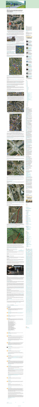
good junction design (14, 357)
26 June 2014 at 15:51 (9, 375)
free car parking (28, 285)
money (30, 262)
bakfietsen (31, 289)
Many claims (8, 30)
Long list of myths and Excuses (28, 170)
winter (31, 254)
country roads (29, 298)
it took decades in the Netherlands (28, 174)
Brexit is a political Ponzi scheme (28, 246)
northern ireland (27, 320)
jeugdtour (31, 292)
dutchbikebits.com (27, 261)
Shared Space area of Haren (9, 75)
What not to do (27, 156)
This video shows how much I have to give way (17, 356)
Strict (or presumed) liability (28, 165)
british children (30, 268)
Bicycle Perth (27, 216)
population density (28, 301)
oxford (30, 320)
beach (26, 284)
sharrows (29, 322)
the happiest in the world (29, 141)
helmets (30, 269)
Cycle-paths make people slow (28, 176)
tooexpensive (29, 279)
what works (29, 250)
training (28, 282)
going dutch (27, 263)
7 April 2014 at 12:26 (9, 310)
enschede (29, 307)
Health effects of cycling (27, 146)
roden (30, 321)
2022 (26, 81)
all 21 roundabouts (12, 51)
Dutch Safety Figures (27, 114)
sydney (29, 294)
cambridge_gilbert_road (30, 306)
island (26, 318)
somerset (28, 294)
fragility (26, 285)
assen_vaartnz (27, 273)
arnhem (30, 313)
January (27, 102)
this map (20, 350)
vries (27, 312)
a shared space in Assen (15, 369)
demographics (27, 271)
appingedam (29, 313)
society (30, 266)
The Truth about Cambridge (28, 182)
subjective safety (27, 253)
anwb (27, 313)
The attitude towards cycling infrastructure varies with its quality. (29, 44)
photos (29, 254)
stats (17, 305)
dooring (26, 316)
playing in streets (30, 287)
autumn (29, 289)
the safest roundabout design (13, 397)
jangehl (28, 318)
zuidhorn (29, 312)
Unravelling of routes (27, 127)
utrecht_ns (28, 304)
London (26, 186)
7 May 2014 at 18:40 (9, 348)
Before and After (27, 129)
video (27, 249)
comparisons (29, 251)
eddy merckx (29, 316)
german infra (31, 285)
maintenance (28, 262)
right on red (29, 321)
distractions (31, 299)
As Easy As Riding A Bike (28, 215)
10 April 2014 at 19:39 (9, 340)
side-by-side (31, 275)
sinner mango (30, 252)
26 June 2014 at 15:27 (9, 364)
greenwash (30, 317)
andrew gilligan (30, 283)
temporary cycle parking (27, 311)
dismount (28, 299)
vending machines (30, 304)
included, (11, 45)
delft (26, 307)
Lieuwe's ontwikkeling (27, 232)
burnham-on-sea (27, 297)
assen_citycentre (30, 270)
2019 (26, 83)
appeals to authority (21, 293)
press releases (27, 264)
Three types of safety (29, 72)
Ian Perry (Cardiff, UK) (9, 346)
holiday (29, 263)
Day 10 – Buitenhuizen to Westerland (28, 227)
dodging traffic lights (30, 265)
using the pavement (10, 41)
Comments (27, 205)
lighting (30, 280)
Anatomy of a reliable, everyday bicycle (30, 60)
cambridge (30, 256)
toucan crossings (31, 311)
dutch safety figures (30, 271)
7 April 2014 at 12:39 (9, 313)
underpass (31, 276)
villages (31, 279)
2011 (26, 104)
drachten (10, 305)
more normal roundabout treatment (15, 44)
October (27, 88)
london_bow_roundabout (28, 308)
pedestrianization (18, 374)
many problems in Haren (16, 79)
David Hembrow (9, 355)
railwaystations (27, 256)
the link (11, 312)
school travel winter (27, 302)
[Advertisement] (15, 400)
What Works (27, 122)
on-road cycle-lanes (27, 278)
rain (31, 287)
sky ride (31, 322)
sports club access (27, 303)
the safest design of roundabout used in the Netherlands (16, 175)
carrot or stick (27, 260)
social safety (31, 260)
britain (30, 249)
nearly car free (31, 293)
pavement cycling (12, 305)
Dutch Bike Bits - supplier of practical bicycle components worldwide (29, 208)
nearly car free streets (15, 374)
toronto (26, 304)
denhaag (28, 307)
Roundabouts (27, 133)
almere (26, 313)
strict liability (30, 303)
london (30, 255)
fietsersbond (27, 266)
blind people (8, 305)
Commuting (27, 149)
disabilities (30, 290)
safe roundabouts (31, 278)
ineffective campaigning (29, 259)
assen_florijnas (27, 289)
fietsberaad (28, 280)
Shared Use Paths (27, 162)
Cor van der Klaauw (27, 283)
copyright (26, 298)
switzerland (27, 279)
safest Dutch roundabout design (17, 31)
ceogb (28, 290)
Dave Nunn (9, 380)
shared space (16, 305)
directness (30, 253)
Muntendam (12, 112)
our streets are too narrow (28, 172)
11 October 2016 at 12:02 (10, 386)
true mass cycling (30, 288)
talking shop (27, 270)
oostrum (29, 320)
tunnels (28, 276)
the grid (31, 294)
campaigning (27, 254)
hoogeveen (26, 292)
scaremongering (28, 275)
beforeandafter (27, 268)
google (28, 317)
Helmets (26, 167)
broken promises (27, 265)
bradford (27, 306)
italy (27, 318)
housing (28, 292)
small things (27, 255)
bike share (30, 273)
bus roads (29, 297)
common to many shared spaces (13, 42)
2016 (26, 85)
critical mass (31, 298)
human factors (31, 274)
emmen (31, 316)
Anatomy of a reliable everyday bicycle (28, 150)
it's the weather (27, 175)
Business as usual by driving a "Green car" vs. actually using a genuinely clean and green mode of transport (30, 69)
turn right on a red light (29, 132)
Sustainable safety (27, 116)
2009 (26, 105)
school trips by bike (30, 302)
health (28, 269)
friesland (26, 317)
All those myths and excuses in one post (29, 40)
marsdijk (26, 293)
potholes (30, 301)
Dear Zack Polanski (27, 242)
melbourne (28, 293)
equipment (31, 307)
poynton (13, 305)
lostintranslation (30, 261)
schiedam (27, 322)
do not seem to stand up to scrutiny (15, 260)
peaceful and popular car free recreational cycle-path (12, 247)
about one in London (18, 369)
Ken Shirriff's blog (27, 238)
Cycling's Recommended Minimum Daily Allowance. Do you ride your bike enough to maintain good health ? (30, 76)
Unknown (8, 360)
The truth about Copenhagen (29, 52)
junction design (31, 318)
